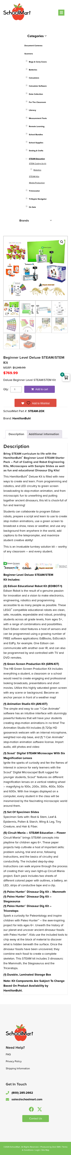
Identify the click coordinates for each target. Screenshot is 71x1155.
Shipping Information (18, 1068)
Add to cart (41, 389)
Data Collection (36, 94)
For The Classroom (37, 102)
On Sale (32, 207)
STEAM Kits (34, 176)
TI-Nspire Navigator (38, 199)
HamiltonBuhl (21, 418)
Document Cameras (33, 45)
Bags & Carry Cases (38, 62)
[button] (62, 242)
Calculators (34, 78)
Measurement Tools (38, 118)
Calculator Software (38, 86)
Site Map (45, 1150)
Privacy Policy (14, 1061)
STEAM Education (37, 159)
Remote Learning (36, 126)
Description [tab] (16, 434)
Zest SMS (56, 1147)
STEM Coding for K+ (37, 163)
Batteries (33, 70)
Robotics (37, 170)
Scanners (28, 54)
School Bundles (36, 134)
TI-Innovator (34, 191)
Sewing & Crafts (36, 150)
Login (37, 1150)
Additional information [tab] (44, 434)
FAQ (8, 1054)
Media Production (37, 183)
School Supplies (36, 142)
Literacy (32, 110)
